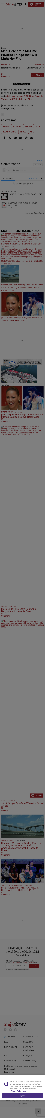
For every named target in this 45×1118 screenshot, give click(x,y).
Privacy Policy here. (18, 1091)
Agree (22, 1096)
